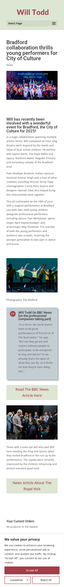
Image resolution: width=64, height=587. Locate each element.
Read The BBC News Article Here (32, 392)
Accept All (32, 570)
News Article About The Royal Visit (32, 485)
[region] (32, 560)
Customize (16, 580)
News (9, 65)
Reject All (46, 580)
